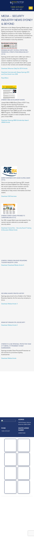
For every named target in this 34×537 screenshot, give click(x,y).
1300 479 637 (17, 7)
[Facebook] (17, 505)
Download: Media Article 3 (9, 303)
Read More (4, 78)
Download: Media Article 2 (9, 325)
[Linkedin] (17, 518)
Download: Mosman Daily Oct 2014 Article (14, 68)
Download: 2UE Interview (8, 196)
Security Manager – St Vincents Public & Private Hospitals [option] (17, 413)
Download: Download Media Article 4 (12, 265)
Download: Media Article (8, 358)
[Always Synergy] (17, 3)
